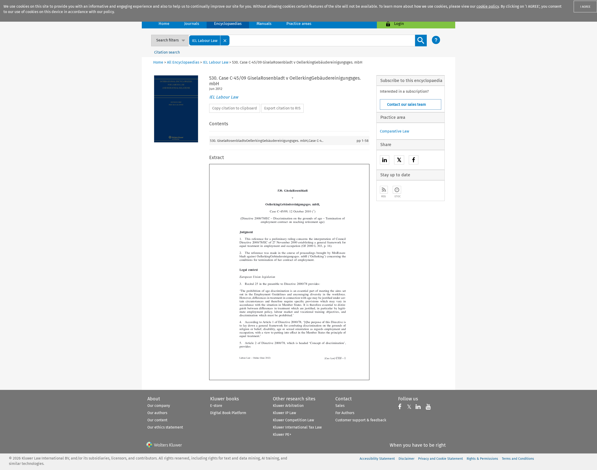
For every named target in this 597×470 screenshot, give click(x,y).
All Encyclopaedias (183, 62)
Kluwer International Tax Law (297, 427)
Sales (339, 405)
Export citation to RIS (282, 108)
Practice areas (298, 23)
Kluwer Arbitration (288, 405)
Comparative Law (394, 131)
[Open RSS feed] (384, 190)
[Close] (225, 40)
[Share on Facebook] (413, 160)
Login (399, 23)
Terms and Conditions (518, 459)
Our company (158, 405)
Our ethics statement (165, 427)
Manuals (264, 23)
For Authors (344, 413)
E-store (216, 405)
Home (164, 23)
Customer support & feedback (360, 420)
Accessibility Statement (377, 459)
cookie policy (487, 6)
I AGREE (585, 6)
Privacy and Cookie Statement (440, 459)
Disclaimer (406, 459)
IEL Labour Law (223, 97)
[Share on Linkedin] (384, 160)
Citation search (167, 52)
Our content (157, 420)
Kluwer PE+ (282, 434)
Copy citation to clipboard (234, 108)
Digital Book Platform (228, 413)
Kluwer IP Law (284, 413)
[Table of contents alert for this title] (397, 190)
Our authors (157, 413)
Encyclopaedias (228, 23)
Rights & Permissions (482, 459)
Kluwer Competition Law (293, 420)
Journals (191, 23)
